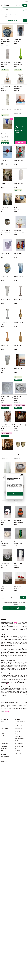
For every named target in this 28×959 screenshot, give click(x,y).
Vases (14, 14)
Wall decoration (4, 724)
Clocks (2, 733)
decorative (16, 622)
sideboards (9, 684)
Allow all (14, 493)
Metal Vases (4, 746)
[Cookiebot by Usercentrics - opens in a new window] (19, 475)
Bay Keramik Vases (19, 725)
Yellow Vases (4, 761)
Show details (19, 490)
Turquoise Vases (5, 756)
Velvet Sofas (18, 750)
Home (2, 14)
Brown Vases (4, 759)
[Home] (7, 5)
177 (19, 597)
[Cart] (17, 5)
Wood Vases (4, 748)
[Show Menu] (26, 9)
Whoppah (7, 711)
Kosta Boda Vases (19, 728)
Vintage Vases (18, 734)
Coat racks (3, 731)
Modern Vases (18, 736)
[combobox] (13, 9)
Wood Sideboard (19, 746)
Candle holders (4, 728)
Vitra (16, 748)
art (21, 626)
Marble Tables (18, 753)
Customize (14, 496)
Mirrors (3, 721)
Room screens (4, 738)
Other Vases (4, 750)
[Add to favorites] (12, 40)
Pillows (2, 735)
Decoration (8, 14)
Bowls (2, 726)
